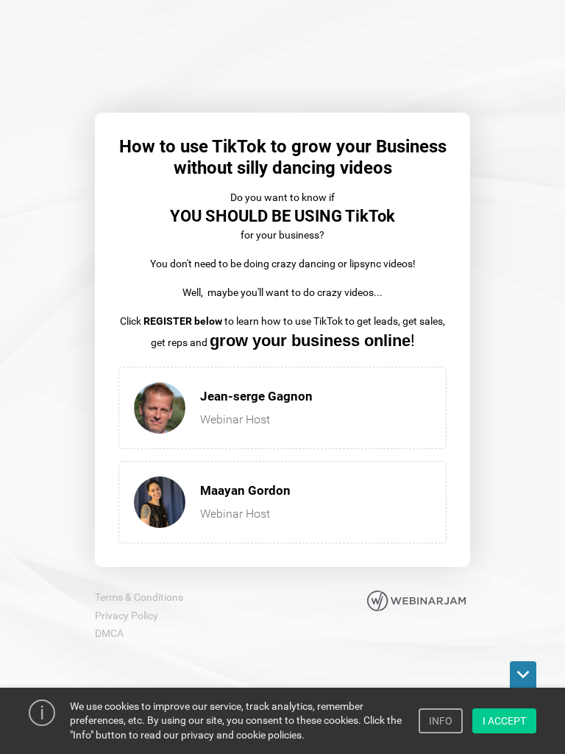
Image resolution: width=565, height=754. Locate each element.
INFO (440, 721)
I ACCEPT (504, 721)
